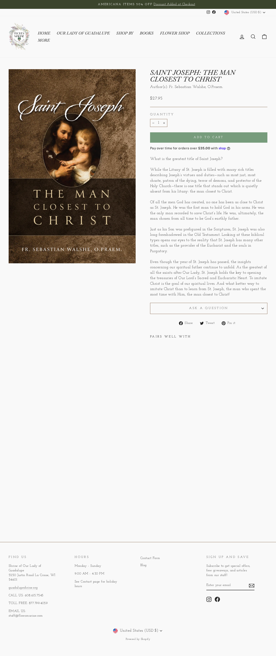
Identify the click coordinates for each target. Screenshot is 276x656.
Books (147, 33)
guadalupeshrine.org (23, 587)
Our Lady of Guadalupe (83, 33)
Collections (210, 33)
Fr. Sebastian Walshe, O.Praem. (196, 87)
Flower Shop (175, 33)
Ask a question (208, 308)
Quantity (162, 114)
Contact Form (150, 558)
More (44, 40)
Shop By (124, 33)
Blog (143, 565)
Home (44, 33)
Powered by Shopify (138, 639)
